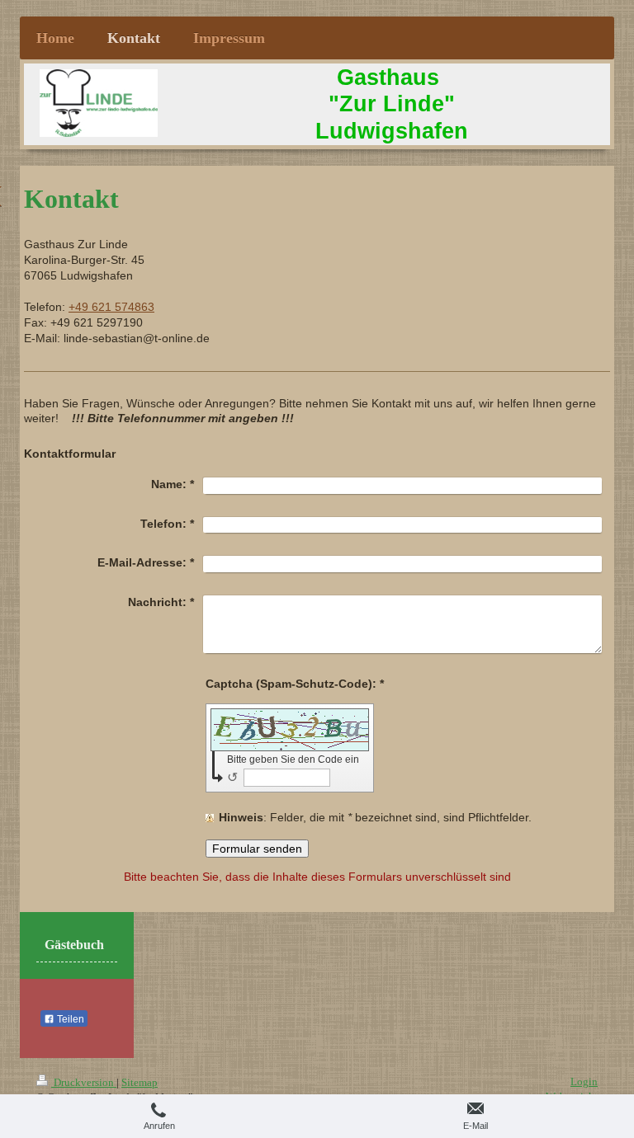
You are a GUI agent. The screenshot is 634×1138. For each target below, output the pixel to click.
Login (584, 1081)
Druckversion (83, 1082)
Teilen (69, 1019)
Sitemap (139, 1082)
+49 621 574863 (111, 306)
